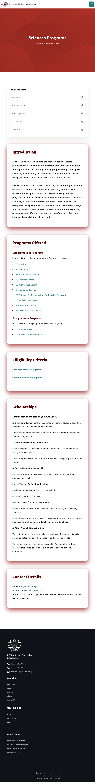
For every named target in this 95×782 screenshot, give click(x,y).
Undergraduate (13, 752)
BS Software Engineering (41, 295)
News (9, 688)
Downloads (11, 718)
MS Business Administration (29, 335)
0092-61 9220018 (18, 667)
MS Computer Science (26, 329)
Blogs (9, 696)
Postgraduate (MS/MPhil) (17, 748)
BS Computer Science (26, 290)
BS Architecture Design (26, 285)
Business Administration (27, 305)
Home (38, 43)
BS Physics (21, 264)
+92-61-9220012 (37, 590)
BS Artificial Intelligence (27, 300)
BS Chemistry (22, 269)
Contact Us (11, 700)
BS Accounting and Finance (28, 310)
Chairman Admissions (16, 740)
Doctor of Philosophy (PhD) (18, 744)
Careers (10, 722)
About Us (11, 684)
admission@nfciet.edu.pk (22, 671)
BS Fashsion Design (25, 280)
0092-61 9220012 (18, 663)
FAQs (9, 714)
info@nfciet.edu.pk (28, 586)
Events (10, 692)
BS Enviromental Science (27, 274)
